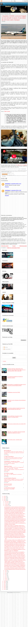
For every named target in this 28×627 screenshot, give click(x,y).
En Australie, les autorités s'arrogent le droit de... (14, 512)
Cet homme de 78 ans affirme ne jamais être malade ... (15, 532)
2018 (5, 582)
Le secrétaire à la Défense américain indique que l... (14, 534)
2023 (5, 496)
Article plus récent (4, 245)
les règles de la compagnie (21, 164)
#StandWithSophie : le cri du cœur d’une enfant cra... (14, 554)
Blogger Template (10, 592)
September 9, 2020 (10, 122)
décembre (7, 501)
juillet (6, 571)
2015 (5, 586)
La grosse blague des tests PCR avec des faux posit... (15, 569)
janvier (6, 579)
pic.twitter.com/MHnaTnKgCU (16, 120)
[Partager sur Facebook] (6, 178)
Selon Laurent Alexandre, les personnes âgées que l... (15, 545)
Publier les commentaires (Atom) (13, 247)
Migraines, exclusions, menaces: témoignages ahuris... (15, 559)
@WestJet (24, 115)
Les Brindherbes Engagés (9, 487)
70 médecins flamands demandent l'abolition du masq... (15, 542)
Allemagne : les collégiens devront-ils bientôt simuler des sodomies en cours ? (16, 432)
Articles (6, 347)
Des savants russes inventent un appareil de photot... (14, 566)
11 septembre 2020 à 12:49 (15, 190)
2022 (5, 497)
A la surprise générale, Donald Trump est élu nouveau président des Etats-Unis (16, 409)
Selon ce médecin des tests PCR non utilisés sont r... (14, 513)
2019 (5, 581)
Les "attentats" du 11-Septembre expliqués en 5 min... (15, 549)
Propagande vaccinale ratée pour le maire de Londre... (15, 508)
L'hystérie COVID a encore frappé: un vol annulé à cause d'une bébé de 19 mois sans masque (14, 18)
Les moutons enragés (8, 473)
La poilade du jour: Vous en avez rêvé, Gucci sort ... (14, 546)
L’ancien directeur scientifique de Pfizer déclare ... (14, 517)
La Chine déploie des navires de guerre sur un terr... (14, 521)
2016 (5, 585)
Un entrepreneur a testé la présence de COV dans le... (15, 506)
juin (6, 573)
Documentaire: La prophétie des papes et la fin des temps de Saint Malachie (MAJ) (16, 385)
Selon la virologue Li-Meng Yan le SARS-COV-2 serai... (15, 539)
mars (6, 577)
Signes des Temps (8, 466)
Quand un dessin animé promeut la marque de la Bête (15, 530)
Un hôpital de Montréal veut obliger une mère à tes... (14, 543)
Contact (4, 361)
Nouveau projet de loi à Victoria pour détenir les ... (14, 533)
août (6, 570)
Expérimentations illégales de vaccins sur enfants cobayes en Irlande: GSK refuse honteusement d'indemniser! (14, 480)
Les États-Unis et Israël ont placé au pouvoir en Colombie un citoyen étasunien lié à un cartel (13, 458)
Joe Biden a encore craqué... (10, 524)
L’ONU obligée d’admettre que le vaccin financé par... (14, 562)
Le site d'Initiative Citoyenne (10, 478)
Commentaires (8, 349)
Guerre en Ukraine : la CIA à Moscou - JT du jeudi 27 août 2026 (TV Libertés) (14, 463)
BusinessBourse (7, 450)
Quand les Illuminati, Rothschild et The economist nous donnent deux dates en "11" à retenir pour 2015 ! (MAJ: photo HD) (16, 369)
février (6, 578)
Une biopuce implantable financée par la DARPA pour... (15, 520)
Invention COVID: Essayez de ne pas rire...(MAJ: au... (15, 529)
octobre (6, 504)
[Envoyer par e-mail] (1, 178)
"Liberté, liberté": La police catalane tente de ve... (14, 561)
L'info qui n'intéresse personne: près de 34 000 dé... (14, 553)
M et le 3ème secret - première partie (14, 439)
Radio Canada (7, 111)
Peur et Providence (8, 485)
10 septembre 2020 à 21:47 (15, 183)
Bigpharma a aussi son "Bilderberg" (11, 550)
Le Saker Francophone (9, 456)
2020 (5, 500)
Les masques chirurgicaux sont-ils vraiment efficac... (14, 567)
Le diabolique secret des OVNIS (13, 392)
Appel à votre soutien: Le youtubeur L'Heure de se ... (14, 525)
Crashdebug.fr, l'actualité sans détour (12, 461)
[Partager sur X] (4, 178)
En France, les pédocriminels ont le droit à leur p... (14, 514)
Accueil (14, 245)
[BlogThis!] (3, 178)
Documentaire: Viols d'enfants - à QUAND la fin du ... (14, 541)
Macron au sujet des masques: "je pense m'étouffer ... (15, 555)
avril (6, 575)
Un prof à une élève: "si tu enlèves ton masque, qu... (14, 528)
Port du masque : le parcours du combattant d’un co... (15, 516)
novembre (7, 502)
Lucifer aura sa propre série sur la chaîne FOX (16, 423)
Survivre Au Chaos (8, 484)
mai (6, 574)
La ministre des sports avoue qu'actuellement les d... (14, 510)
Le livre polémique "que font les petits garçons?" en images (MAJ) (14, 416)
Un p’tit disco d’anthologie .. (9, 488)
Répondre (7, 186)
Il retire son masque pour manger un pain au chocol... (14, 557)
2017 (5, 583)
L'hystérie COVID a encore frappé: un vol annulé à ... (14, 551)
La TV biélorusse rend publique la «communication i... (14, 563)
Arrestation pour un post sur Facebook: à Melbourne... (15, 565)
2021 (5, 498)
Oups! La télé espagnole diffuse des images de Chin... (15, 526)
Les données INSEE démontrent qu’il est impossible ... (15, 536)
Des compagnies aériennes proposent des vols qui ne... (15, 518)
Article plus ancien (23, 245)
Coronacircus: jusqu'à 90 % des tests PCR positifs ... (14, 558)
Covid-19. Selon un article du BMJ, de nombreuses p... (15, 522)
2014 (5, 587)
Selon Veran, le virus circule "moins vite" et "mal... (14, 547)
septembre (7, 505)
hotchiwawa (7, 183)
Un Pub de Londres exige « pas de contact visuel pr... (14, 509)
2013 (5, 589)
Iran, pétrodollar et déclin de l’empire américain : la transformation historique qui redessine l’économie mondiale (14, 452)
